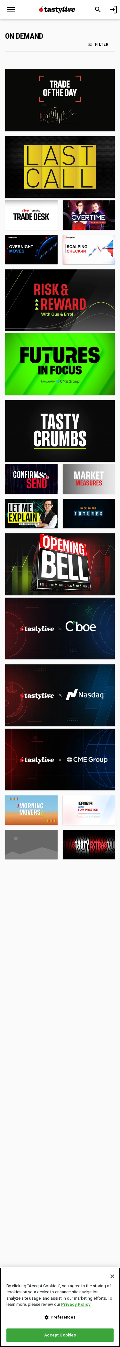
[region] (60, 1307)
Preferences (63, 1317)
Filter (101, 44)
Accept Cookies (60, 1335)
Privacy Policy (76, 1304)
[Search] (98, 9)
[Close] (112, 1276)
